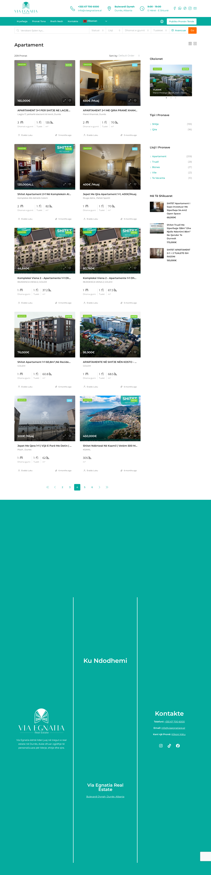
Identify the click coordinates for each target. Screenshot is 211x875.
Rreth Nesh (56, 21)
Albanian (92, 21)
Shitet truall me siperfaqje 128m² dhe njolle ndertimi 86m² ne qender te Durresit (179, 231)
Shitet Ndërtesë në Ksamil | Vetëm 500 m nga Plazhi (116, 445)
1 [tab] (167, 99)
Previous (154, 80)
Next (187, 80)
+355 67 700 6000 (88, 6)
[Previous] (47, 487)
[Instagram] (161, 746)
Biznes (156, 167)
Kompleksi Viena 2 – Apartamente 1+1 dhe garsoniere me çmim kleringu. (63, 278)
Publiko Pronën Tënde (181, 21)
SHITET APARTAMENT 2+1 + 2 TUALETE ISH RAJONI (178, 253)
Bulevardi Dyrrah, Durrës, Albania (105, 796)
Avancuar (180, 30)
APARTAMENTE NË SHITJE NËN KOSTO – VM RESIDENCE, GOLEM (124, 362)
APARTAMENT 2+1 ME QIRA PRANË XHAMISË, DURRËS (117, 110)
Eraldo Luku (26, 135)
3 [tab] (177, 99)
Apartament (159, 156)
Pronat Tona (39, 21)
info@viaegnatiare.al (90, 10)
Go (192, 30)
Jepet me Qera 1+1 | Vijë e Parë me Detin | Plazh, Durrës (52, 445)
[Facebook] (178, 746)
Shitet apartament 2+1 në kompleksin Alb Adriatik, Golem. (54, 194)
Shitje (68, 65)
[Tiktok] (169, 746)
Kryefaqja (22, 21)
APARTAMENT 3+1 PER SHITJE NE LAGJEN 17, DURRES (51, 110)
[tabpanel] (171, 80)
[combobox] (97, 30)
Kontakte (73, 21)
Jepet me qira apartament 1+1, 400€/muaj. (110, 194)
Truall (155, 161)
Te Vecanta (158, 177)
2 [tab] (172, 99)
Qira (135, 65)
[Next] (99, 487)
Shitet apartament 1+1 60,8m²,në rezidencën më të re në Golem (58, 362)
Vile (154, 172)
